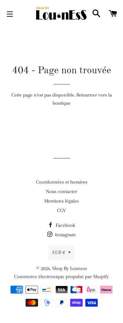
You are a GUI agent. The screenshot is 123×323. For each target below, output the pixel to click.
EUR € (58, 252)
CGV (61, 210)
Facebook (64, 225)
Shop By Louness (69, 268)
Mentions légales (61, 201)
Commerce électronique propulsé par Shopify (61, 276)
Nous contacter (61, 191)
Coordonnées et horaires (61, 182)
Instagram (65, 235)
